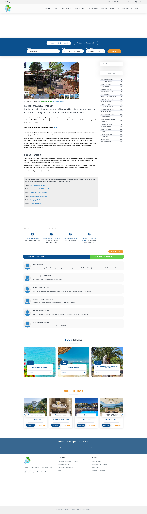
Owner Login (95, 467)
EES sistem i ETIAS (106, 81)
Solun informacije (106, 129)
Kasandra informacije (59, 101)
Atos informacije (106, 126)
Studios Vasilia (36, 419)
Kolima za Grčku (105, 94)
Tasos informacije (106, 101)
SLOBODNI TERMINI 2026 (108, 8)
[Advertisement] (73, 27)
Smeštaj (55, 8)
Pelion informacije (106, 124)
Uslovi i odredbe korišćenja (99, 464)
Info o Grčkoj (65, 8)
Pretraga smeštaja (59, 43)
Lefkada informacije (107, 106)
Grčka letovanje (105, 86)
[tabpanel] (35, 407)
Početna (47, 8)
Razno (103, 131)
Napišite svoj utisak (102, 256)
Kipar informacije (106, 141)
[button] (137, 8)
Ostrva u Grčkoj (105, 116)
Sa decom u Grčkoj (106, 89)
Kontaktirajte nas (96, 461)
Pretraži (114, 51)
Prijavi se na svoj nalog (98, 470)
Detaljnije (30, 372)
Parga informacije (106, 104)
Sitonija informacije (107, 99)
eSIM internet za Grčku (107, 79)
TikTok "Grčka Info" (35, 203)
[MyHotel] (8, 8)
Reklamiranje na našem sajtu (66, 467)
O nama (60, 470)
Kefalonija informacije (107, 114)
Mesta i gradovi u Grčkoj (108, 134)
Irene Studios (86, 419)
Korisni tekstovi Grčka (107, 109)
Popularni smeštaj (93, 8)
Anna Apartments (111, 419)
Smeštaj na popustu (79, 8)
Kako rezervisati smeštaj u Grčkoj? (68, 461)
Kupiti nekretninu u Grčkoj (108, 96)
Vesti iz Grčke (105, 139)
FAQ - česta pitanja (63, 464)
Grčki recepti (104, 136)
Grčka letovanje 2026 (124, 8)
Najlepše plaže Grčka (107, 91)
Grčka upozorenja (106, 84)
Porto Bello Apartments (61, 419)
